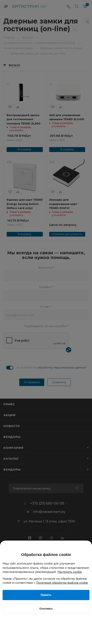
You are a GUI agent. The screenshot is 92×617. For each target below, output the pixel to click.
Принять (46, 595)
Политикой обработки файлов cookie (62, 582)
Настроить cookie (70, 571)
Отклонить (46, 608)
